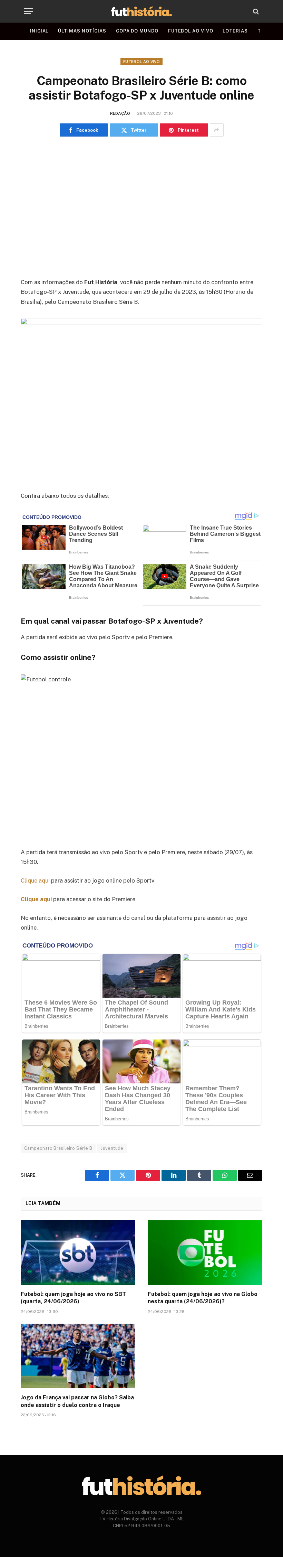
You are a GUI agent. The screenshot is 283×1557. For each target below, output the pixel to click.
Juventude (112, 1148)
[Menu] (28, 11)
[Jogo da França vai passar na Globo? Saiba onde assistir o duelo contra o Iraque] (78, 1356)
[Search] (255, 11)
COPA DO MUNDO (137, 31)
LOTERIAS (235, 31)
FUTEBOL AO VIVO (190, 31)
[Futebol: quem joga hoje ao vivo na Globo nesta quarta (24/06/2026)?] (205, 1252)
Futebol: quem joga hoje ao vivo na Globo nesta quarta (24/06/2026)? (202, 1298)
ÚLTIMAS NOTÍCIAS (82, 31)
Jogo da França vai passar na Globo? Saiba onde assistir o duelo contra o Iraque (77, 1401)
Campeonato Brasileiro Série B (58, 1148)
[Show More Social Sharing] (217, 130)
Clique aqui (35, 880)
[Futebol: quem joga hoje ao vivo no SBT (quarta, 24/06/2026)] (78, 1252)
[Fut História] (141, 11)
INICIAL (39, 31)
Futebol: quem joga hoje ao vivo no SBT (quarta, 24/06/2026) (73, 1298)
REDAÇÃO (120, 113)
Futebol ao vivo (141, 61)
